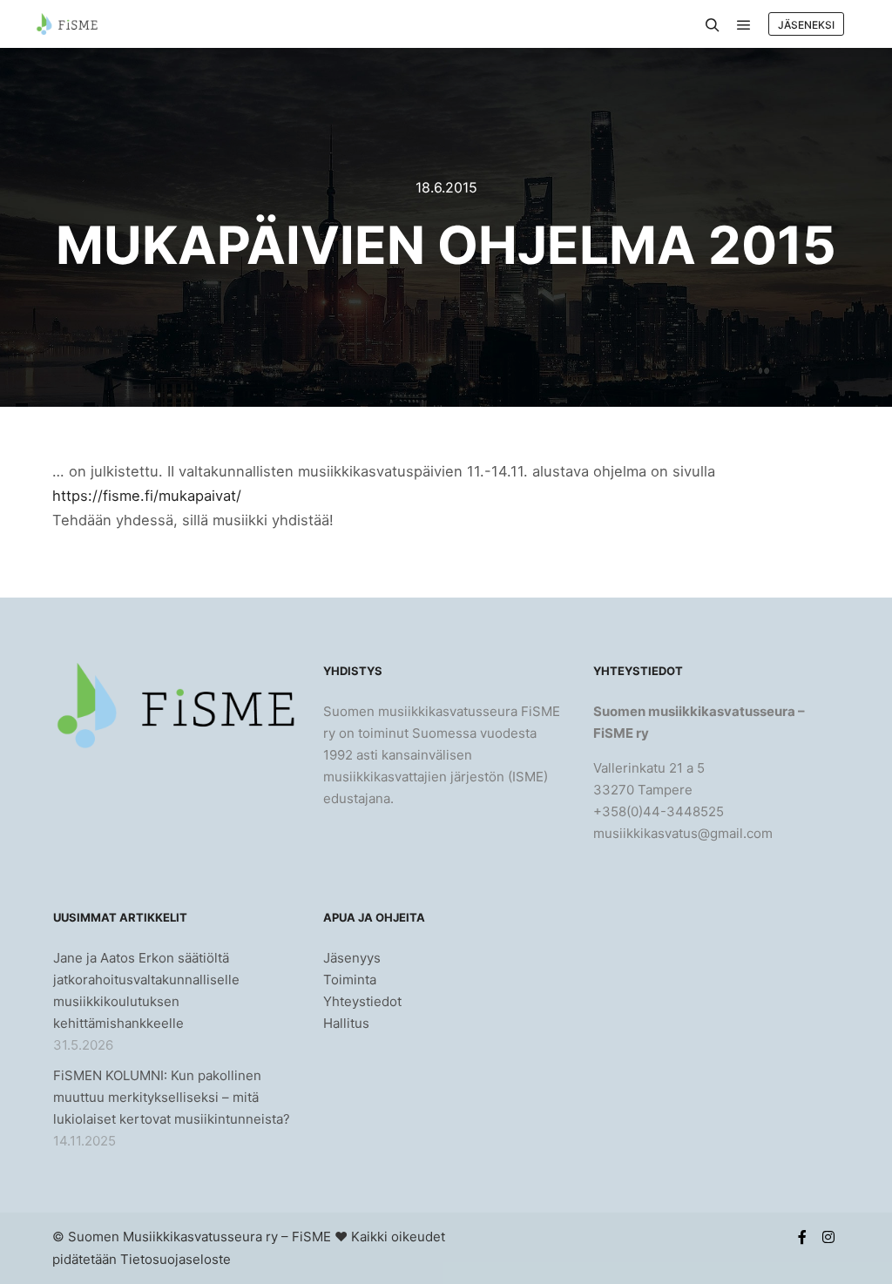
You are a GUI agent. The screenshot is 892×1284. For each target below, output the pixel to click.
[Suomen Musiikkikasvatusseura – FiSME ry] (66, 24)
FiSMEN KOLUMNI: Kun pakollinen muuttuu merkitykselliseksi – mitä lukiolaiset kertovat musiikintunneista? (171, 1097)
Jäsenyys (352, 957)
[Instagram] (828, 1237)
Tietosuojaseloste (175, 1259)
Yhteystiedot (362, 1001)
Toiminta (349, 979)
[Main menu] (744, 25)
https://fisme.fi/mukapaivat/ (146, 495)
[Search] (712, 25)
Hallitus (346, 1023)
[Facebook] (802, 1237)
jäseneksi (806, 24)
